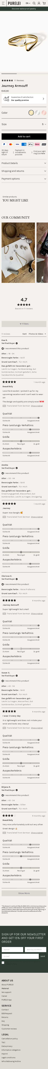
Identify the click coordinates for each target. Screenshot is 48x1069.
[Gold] (31, 112)
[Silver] (37, 112)
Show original (37, 406)
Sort (25, 334)
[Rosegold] (44, 112)
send (43, 956)
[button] (13, 80)
